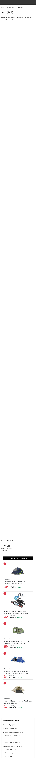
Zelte (2, 550)
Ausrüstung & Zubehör (11, 735)
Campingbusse (9, 749)
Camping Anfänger (8, 728)
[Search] (33, 2)
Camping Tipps (7, 725)
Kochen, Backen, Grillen (11, 742)
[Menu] (2, 2)
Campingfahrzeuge (10, 739)
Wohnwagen (8, 753)
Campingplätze (5, 548)
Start (2, 7)
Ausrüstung (4, 546)
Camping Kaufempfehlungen (11, 732)
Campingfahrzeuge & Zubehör (11, 746)
